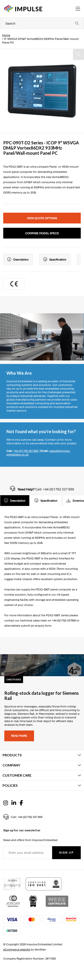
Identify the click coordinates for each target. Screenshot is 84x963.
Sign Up (66, 852)
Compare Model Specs (42, 233)
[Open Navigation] (78, 8)
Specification (57, 259)
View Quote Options (42, 218)
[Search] (77, 23)
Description (21, 259)
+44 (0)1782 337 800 (25, 451)
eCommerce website (16, 949)
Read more (19, 736)
